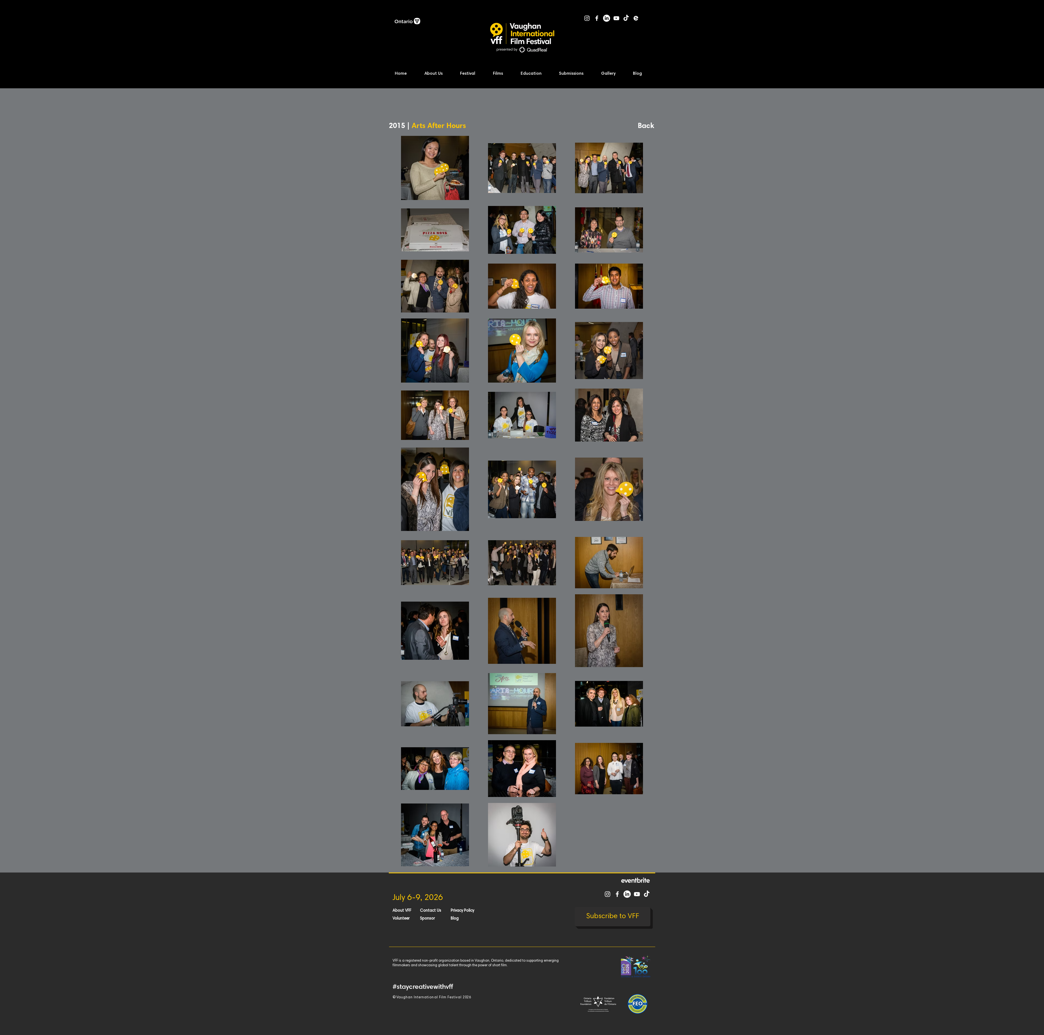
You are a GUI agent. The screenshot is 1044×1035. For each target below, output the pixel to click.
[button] (438, 74)
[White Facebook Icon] (596, 18)
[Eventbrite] (635, 18)
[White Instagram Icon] (587, 18)
